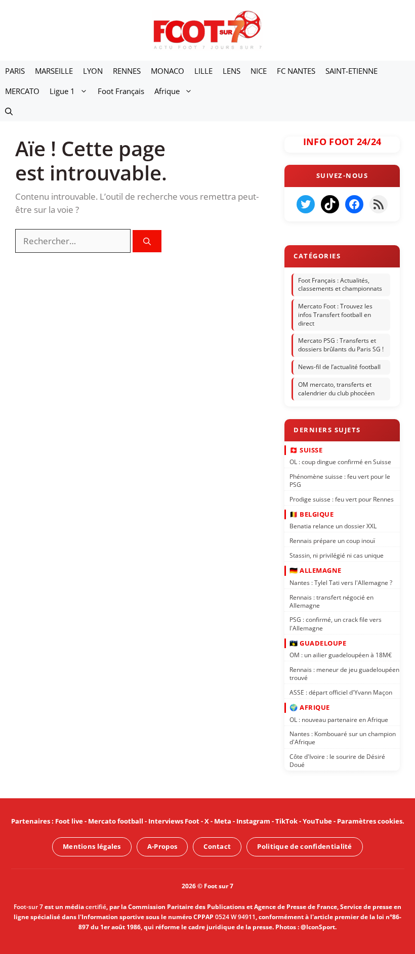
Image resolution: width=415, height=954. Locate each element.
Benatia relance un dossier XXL (333, 526)
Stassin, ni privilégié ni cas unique (336, 555)
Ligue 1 (62, 91)
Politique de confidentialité (304, 846)
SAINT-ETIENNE (351, 71)
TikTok (286, 821)
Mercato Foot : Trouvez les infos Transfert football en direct (335, 315)
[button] (9, 111)
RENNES (127, 71)
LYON (93, 71)
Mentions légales (92, 846)
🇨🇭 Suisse (305, 449)
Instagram (253, 821)
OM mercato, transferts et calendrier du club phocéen (336, 388)
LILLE (203, 71)
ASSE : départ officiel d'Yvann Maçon (340, 692)
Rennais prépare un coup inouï (332, 540)
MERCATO (22, 91)
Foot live (69, 821)
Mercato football (115, 821)
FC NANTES (296, 71)
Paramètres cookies (369, 821)
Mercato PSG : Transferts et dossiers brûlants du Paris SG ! (341, 345)
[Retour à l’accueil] (207, 29)
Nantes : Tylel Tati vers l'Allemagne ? (340, 582)
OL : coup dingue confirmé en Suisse (340, 462)
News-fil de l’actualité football (339, 366)
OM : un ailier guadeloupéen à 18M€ (340, 655)
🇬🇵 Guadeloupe (317, 642)
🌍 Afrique (309, 707)
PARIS (15, 71)
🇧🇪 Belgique (311, 513)
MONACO (167, 71)
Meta (222, 821)
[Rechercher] (147, 241)
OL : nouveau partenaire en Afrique (338, 719)
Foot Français (121, 91)
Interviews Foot (173, 821)
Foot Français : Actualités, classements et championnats (340, 284)
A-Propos (162, 846)
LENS (231, 71)
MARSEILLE (54, 71)
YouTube (317, 821)
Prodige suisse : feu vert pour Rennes (341, 499)
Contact (217, 846)
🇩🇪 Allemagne (315, 570)
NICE (259, 71)
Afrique (167, 91)
